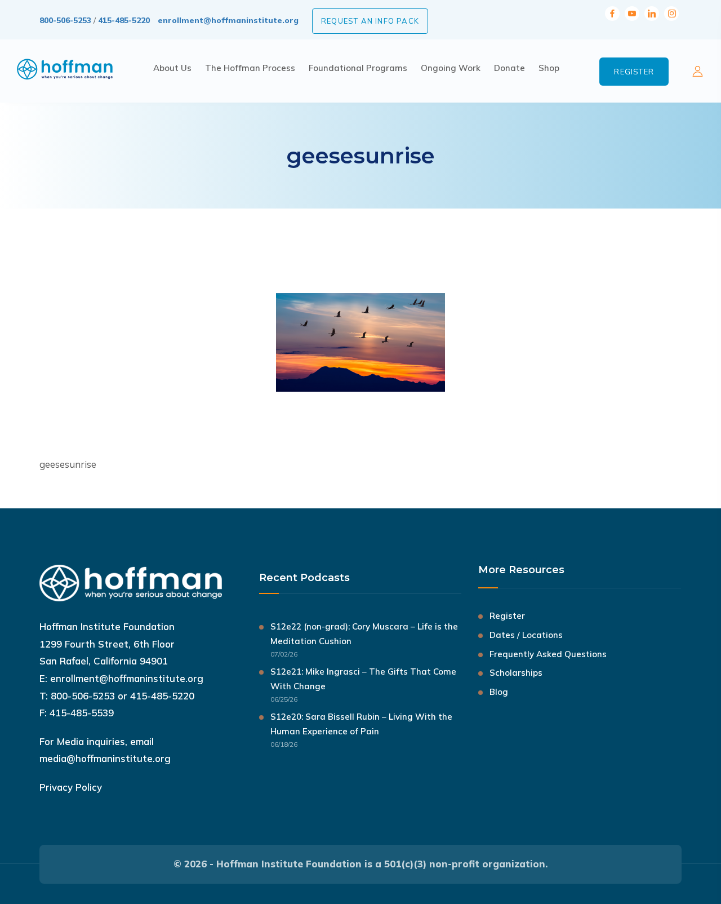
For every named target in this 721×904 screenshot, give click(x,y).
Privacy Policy (70, 787)
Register (634, 71)
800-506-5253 (65, 20)
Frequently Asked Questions (548, 654)
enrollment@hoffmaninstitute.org (228, 20)
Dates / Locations (526, 635)
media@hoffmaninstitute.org (105, 758)
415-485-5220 (124, 20)
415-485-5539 (82, 713)
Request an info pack (370, 20)
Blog (498, 691)
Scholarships (515, 672)
